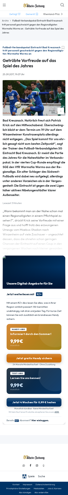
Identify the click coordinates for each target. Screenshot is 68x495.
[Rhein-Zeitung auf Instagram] (37, 465)
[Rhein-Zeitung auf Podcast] (43, 465)
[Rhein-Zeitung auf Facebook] (30, 465)
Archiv (5, 20)
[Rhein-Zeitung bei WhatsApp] (23, 465)
